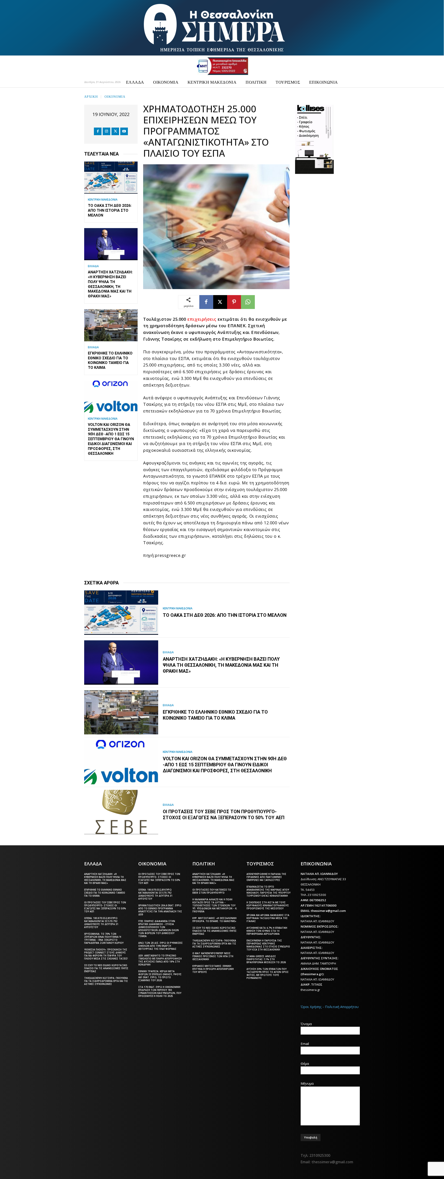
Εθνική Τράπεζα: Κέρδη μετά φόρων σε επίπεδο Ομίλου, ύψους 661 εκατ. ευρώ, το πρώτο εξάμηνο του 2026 (160, 976)
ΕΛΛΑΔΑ (93, 266)
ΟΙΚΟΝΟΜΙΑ (115, 96)
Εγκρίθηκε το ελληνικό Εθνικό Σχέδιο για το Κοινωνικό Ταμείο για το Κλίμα (110, 360)
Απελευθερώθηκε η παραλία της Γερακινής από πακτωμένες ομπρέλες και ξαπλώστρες (266, 877)
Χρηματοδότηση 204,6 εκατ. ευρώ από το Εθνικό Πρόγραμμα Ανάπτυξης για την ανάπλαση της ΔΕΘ (160, 910)
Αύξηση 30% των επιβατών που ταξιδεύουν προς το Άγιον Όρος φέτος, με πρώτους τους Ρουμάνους (268, 973)
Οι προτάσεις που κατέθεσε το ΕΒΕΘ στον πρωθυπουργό (211, 891)
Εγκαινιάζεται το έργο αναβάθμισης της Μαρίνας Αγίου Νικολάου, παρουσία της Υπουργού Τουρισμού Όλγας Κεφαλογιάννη (268, 891)
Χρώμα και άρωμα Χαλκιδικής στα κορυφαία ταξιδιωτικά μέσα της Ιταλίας (268, 918)
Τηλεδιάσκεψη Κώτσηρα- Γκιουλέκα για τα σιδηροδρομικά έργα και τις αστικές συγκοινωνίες (106, 981)
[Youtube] (124, 131)
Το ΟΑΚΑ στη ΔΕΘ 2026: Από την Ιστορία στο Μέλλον (109, 210)
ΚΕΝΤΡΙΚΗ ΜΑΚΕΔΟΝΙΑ (102, 199)
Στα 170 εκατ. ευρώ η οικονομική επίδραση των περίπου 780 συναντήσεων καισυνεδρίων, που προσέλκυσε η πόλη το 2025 (159, 991)
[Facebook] (98, 131)
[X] (115, 131)
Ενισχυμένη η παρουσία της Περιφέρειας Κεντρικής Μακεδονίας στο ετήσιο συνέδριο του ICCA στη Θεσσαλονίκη (268, 945)
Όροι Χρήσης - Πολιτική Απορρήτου (330, 1006)
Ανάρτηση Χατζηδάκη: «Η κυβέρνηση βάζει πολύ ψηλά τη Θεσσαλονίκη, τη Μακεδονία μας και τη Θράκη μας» (221, 665)
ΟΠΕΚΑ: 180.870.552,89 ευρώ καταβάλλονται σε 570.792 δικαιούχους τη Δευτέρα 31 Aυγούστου (101, 922)
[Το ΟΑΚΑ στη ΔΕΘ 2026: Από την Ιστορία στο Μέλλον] (111, 178)
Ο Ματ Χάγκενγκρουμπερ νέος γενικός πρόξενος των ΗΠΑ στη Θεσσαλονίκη (212, 956)
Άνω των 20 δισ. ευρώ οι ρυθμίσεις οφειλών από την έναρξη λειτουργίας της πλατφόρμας (160, 945)
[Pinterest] (234, 302)
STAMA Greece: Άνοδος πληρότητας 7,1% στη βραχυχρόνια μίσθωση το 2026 (266, 959)
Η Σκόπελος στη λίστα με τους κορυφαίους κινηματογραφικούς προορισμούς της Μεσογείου (268, 905)
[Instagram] (106, 131)
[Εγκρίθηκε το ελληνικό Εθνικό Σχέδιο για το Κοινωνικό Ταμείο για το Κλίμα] (111, 325)
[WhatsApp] (248, 302)
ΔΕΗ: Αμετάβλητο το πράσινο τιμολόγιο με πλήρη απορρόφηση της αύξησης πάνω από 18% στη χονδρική (160, 960)
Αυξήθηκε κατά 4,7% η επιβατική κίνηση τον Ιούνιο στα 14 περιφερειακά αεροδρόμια (267, 930)
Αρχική (91, 96)
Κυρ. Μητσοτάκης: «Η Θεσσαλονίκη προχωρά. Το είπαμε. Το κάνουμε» (214, 919)
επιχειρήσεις (201, 319)
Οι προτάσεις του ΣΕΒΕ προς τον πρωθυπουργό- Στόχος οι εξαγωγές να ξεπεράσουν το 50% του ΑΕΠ (223, 814)
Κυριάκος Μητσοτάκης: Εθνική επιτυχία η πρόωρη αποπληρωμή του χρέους (213, 969)
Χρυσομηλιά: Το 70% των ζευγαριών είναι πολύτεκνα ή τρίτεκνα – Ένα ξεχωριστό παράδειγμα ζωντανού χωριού (103, 938)
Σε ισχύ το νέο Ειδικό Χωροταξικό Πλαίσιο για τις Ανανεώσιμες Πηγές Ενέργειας (106, 968)
